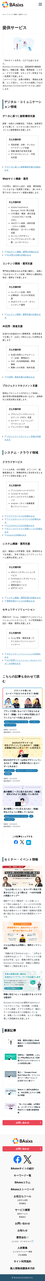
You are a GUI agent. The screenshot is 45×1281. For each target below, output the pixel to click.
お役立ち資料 (22, 1200)
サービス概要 (13, 14)
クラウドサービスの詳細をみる (21, 516)
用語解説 (22, 1203)
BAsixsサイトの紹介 (22, 1168)
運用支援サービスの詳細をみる (21, 601)
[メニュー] (40, 4)
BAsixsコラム (22, 1182)
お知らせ (23, 1230)
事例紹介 (22, 1217)
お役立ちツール (22, 1196)
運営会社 (21, 1237)
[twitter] (22, 841)
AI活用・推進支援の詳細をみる (21, 377)
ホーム (4, 14)
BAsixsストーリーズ (22, 1189)
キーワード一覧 (22, 1175)
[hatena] (28, 842)
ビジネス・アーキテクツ (21, 1241)
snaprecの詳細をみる (16, 535)
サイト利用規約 (22, 1261)
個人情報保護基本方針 (22, 1268)
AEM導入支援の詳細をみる (19, 255)
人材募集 (23, 1247)
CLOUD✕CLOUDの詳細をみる (20, 525)
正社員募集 (22, 1255)
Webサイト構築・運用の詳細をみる (23, 251)
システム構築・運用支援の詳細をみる (24, 597)
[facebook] (16, 841)
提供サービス (22, 1214)
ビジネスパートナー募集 (22, 1252)
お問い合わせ (22, 1122)
